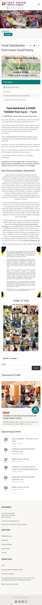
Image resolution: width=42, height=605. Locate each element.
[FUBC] (14, 4)
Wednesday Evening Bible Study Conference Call (23, 450)
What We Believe (7, 544)
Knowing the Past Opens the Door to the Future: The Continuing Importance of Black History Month (18, 579)
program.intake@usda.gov (31, 240)
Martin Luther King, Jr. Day (10, 584)
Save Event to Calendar (10, 358)
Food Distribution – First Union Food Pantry (25, 440)
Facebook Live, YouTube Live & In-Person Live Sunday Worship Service (25, 468)
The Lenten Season (8, 574)
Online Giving (6, 548)
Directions (5, 540)
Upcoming (6, 412)
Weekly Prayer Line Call (20, 459)
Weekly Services (7, 536)
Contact (4, 553)
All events (8, 34)
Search (4, 364)
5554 (3, 565)
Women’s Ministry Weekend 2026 (12, 569)
